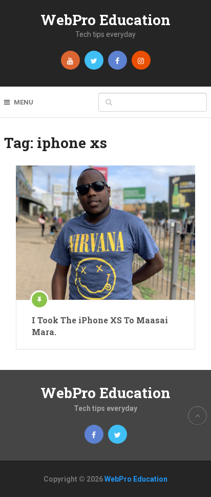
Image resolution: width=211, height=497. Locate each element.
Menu (23, 102)
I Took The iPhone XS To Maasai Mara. (100, 326)
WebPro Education (105, 19)
